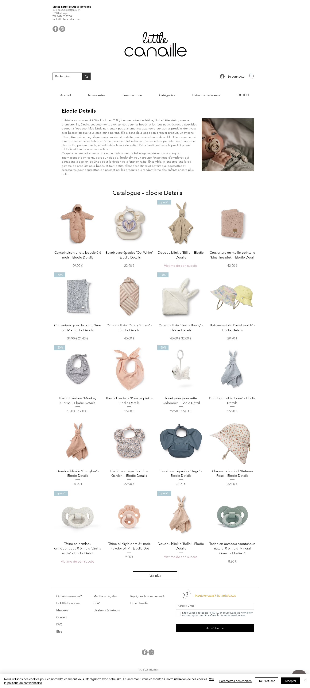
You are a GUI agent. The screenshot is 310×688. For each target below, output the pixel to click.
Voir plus (155, 576)
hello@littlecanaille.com (66, 19)
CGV (96, 603)
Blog (59, 631)
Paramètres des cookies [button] (235, 681)
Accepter (290, 681)
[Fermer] (304, 681)
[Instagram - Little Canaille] (62, 29)
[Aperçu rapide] (77, 223)
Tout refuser (267, 681)
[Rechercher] (86, 76)
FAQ (59, 624)
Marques (62, 610)
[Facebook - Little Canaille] (55, 29)
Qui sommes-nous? (69, 596)
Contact (61, 617)
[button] (251, 76)
